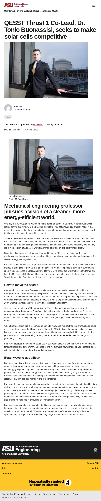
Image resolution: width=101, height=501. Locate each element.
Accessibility (34, 494)
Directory (6, 473)
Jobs (4, 468)
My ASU (95, 468)
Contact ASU (93, 463)
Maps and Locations (12, 463)
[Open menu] (93, 6)
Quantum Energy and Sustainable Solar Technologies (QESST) (31, 11)
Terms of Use (49, 494)
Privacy (75, 494)
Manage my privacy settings (14, 497)
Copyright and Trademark (13, 494)
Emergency (64, 494)
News (8, 117)
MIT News (38, 124)
